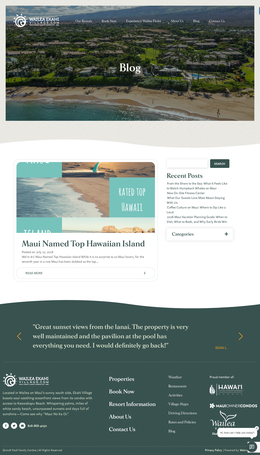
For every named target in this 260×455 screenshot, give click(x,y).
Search (219, 163)
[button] (240, 336)
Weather (175, 377)
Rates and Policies (182, 422)
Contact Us (217, 21)
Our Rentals (83, 21)
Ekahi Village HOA (223, 433)
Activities (175, 395)
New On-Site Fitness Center (186, 193)
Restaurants (177, 386)
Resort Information (132, 404)
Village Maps (178, 404)
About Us (177, 21)
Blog (196, 21)
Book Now (109, 21)
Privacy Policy (213, 450)
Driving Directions (182, 413)
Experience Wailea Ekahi (143, 21)
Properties (121, 379)
